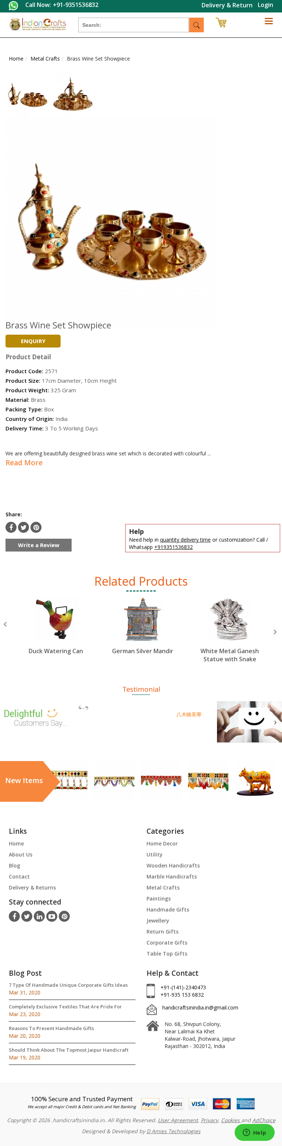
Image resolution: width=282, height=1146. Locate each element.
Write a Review (38, 545)
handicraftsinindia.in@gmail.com (200, 1007)
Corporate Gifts (167, 942)
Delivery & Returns (32, 887)
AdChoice (263, 1120)
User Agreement (178, 1120)
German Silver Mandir (142, 651)
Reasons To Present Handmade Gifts (51, 1028)
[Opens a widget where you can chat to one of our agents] (254, 1133)
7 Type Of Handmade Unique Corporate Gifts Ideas (68, 985)
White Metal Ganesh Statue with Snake (229, 655)
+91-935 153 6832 (182, 994)
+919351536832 (173, 546)
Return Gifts (162, 931)
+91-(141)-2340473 (183, 987)
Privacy (209, 1120)
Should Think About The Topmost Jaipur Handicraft (69, 1050)
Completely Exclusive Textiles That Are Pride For (65, 1006)
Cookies (231, 1120)
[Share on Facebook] (11, 527)
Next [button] (275, 632)
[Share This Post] (35, 527)
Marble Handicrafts (172, 876)
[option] (55, 632)
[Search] (196, 25)
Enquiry (33, 341)
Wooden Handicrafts (173, 865)
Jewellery (158, 920)
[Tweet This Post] (23, 527)
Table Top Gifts (167, 953)
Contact (19, 876)
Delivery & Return (227, 5)
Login (265, 5)
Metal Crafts (163, 887)
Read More (24, 463)
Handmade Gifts (168, 909)
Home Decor (162, 843)
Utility (155, 854)
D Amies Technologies (173, 1131)
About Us (20, 854)
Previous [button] (5, 624)
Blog (14, 865)
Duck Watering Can (56, 651)
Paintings (159, 898)
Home (16, 843)
